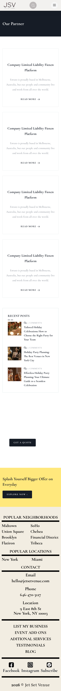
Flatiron (8, 543)
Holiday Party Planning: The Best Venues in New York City (37, 356)
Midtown (9, 525)
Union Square (13, 531)
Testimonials (30, 645)
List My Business (30, 626)
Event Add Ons (30, 632)
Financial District (44, 537)
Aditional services (30, 639)
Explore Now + (17, 494)
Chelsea (36, 531)
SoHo (35, 525)
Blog (30, 651)
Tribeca (36, 543)
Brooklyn (9, 537)
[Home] (10, 5)
